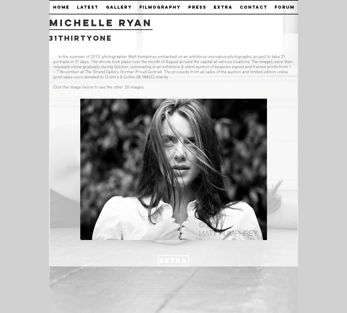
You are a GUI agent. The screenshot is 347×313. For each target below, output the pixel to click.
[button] (197, 7)
